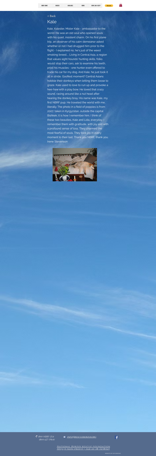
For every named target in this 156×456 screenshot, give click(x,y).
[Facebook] (116, 437)
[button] (120, 5)
